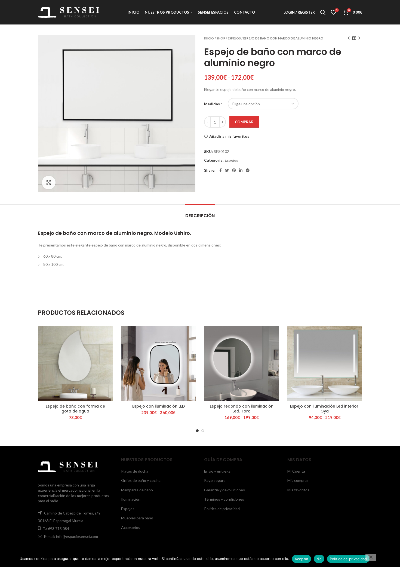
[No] (370, 557)
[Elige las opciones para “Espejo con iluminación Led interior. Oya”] (358, 347)
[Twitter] (226, 170)
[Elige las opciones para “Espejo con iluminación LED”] (192, 347)
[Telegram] (247, 170)
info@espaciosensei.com (77, 536)
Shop (221, 38)
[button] (109, 347)
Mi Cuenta (296, 471)
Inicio (209, 38)
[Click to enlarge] (49, 182)
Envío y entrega (217, 471)
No (319, 559)
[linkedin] (241, 170)
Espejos (234, 38)
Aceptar (302, 559)
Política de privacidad (222, 508)
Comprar (244, 122)
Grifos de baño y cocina (141, 480)
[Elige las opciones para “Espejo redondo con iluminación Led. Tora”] (275, 347)
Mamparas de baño (137, 490)
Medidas (212, 103)
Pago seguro (215, 480)
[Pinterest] (234, 170)
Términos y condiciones (224, 499)
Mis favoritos (298, 490)
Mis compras (298, 480)
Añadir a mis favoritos (229, 136)
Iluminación (130, 499)
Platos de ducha (134, 471)
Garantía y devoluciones (224, 490)
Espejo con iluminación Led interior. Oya (324, 409)
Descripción (200, 215)
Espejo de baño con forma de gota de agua (75, 409)
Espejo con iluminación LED (158, 406)
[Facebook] (220, 170)
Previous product (348, 38)
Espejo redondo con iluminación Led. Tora (241, 409)
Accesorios (130, 527)
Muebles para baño (137, 518)
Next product (359, 38)
